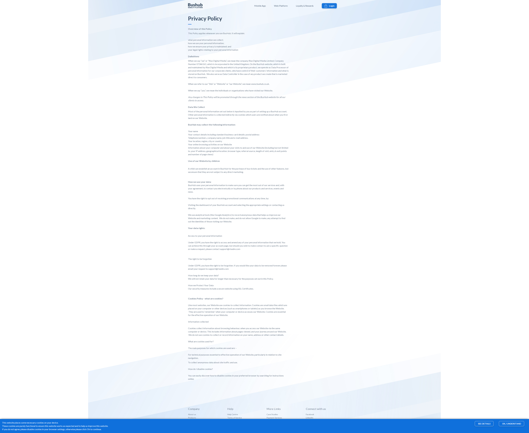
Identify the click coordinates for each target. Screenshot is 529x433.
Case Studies (272, 414)
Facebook (310, 414)
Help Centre (232, 414)
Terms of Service (234, 417)
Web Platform (281, 5)
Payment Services (274, 417)
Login (331, 6)
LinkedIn (309, 417)
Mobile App (260, 5)
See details (484, 424)
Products (192, 417)
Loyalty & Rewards (305, 5)
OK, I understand (511, 424)
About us (192, 414)
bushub (201, 5)
